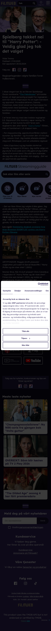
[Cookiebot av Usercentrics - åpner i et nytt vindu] (38, 284)
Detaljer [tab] (17, 291)
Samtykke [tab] (7, 291)
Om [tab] (47, 291)
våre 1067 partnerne (16, 303)
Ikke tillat (25, 345)
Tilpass (24, 338)
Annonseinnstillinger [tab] (33, 291)
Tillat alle (25, 331)
